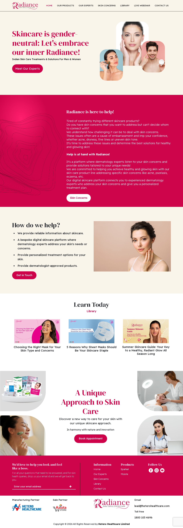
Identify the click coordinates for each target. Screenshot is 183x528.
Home (97, 469)
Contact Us (100, 488)
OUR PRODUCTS (65, 5)
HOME (49, 5)
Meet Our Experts (27, 68)
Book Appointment (91, 438)
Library (97, 483)
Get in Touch (24, 275)
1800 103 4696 (143, 517)
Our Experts (100, 474)
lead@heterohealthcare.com (152, 506)
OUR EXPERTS (86, 5)
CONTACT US (162, 5)
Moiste (124, 474)
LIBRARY (125, 5)
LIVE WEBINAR (142, 5)
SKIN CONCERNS (107, 5)
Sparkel (125, 469)
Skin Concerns (78, 197)
